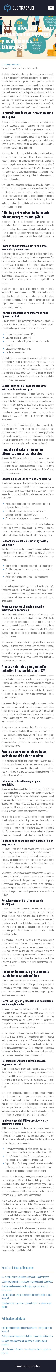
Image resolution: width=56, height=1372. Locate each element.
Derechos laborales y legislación (12, 64)
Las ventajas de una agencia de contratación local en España (25, 1276)
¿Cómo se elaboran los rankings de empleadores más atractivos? (27, 1281)
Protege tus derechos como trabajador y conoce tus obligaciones (27, 1336)
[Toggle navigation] (51, 8)
